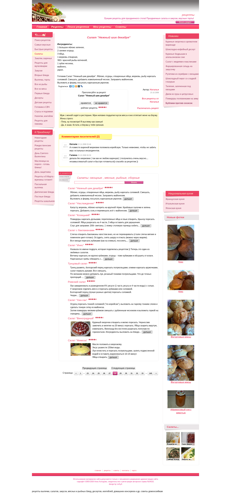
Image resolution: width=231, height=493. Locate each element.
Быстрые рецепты (44, 49)
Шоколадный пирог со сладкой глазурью (181, 80)
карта (134, 470)
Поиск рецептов (78, 26)
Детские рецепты (43, 102)
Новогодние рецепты (41, 139)
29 (121, 373)
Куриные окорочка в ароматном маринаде (181, 43)
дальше (128, 199)
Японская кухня (173, 208)
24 (93, 373)
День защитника (43, 172)
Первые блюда (42, 93)
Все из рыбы (41, 84)
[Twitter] (73, 86)
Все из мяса (41, 89)
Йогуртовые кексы (181, 337)
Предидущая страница (94, 368)
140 (150, 373)
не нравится (101, 103)
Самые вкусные (43, 45)
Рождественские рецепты (43, 147)
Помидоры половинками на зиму (182, 98)
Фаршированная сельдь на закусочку (179, 68)
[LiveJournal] (81, 86)
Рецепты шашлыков (45, 201)
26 (104, 373)
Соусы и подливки (44, 111)
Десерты (39, 98)
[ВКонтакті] (70, 86)
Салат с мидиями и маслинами (181, 62)
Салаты (39, 54)
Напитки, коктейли (44, 116)
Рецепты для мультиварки (41, 64)
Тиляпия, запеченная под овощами (178, 88)
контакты (125, 470)
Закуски (38, 71)
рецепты (107, 470)
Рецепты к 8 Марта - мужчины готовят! (45, 178)
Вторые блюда (42, 75)
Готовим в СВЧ (42, 107)
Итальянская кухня (175, 204)
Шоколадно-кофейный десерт (180, 49)
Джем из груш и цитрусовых (179, 94)
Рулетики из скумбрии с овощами (182, 74)
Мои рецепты (102, 26)
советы (116, 470)
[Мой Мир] (79, 86)
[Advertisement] (181, 147)
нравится (86, 103)
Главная (42, 26)
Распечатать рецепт (148, 108)
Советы (120, 26)
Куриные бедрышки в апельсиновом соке (176, 55)
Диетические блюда (44, 192)
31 (131, 373)
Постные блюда (42, 196)
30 (126, 373)
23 (88, 373)
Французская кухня (175, 199)
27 (110, 373)
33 (142, 373)
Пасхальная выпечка (41, 186)
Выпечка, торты (42, 80)
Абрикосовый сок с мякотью (180, 411)
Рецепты (57, 26)
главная (98, 470)
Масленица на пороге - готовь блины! (42, 164)
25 (99, 373)
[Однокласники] (76, 86)
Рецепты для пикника (41, 122)
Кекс (180, 262)
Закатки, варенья (43, 58)
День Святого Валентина (41, 155)
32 (137, 373)
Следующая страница (123, 368)
